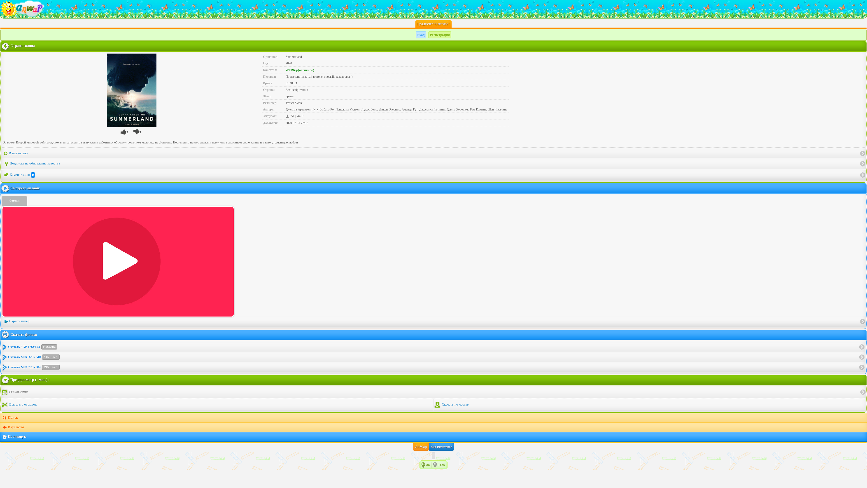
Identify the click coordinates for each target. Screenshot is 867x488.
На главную (17, 437)
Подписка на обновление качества (35, 163)
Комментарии (22, 175)
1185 (441, 465)
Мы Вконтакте (441, 447)
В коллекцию (18, 153)
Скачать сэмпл (18, 392)
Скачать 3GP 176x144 (32, 347)
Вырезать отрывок (22, 404)
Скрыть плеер (19, 321)
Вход (421, 35)
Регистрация (440, 35)
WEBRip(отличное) (300, 70)
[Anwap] (433, 9)
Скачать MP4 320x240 (33, 357)
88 (428, 465)
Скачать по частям (455, 404)
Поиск (13, 418)
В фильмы (16, 427)
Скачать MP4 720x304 (33, 367)
